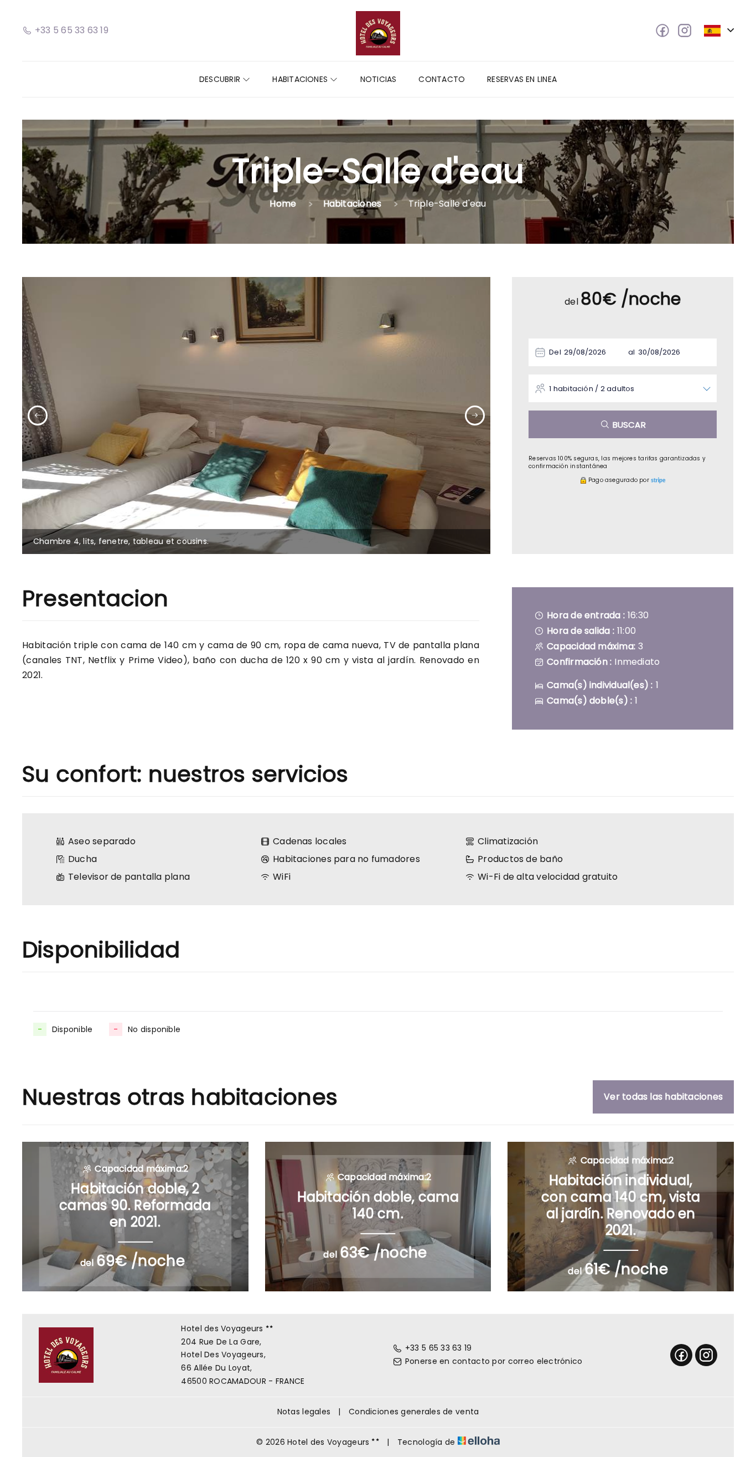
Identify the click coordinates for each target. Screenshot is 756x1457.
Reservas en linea (522, 79)
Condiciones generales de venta (414, 1411)
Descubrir (220, 79)
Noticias (378, 79)
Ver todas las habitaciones (663, 1096)
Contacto (441, 79)
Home (283, 203)
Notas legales (304, 1411)
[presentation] (38, 415)
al (631, 352)
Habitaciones (301, 79)
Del (555, 352)
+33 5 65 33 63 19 (438, 1347)
